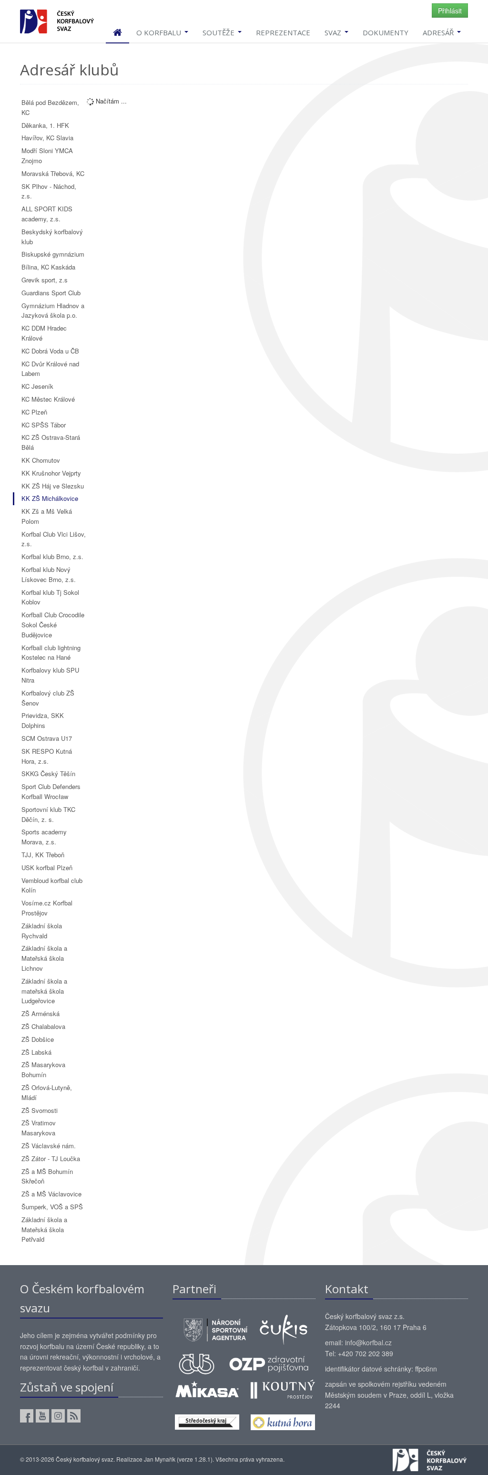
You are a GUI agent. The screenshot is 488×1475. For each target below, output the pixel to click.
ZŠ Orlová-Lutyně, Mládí (46, 1092)
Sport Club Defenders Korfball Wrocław (51, 791)
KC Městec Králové (48, 399)
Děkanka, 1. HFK (45, 125)
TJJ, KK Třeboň (42, 854)
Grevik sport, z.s (44, 279)
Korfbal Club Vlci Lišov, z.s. (53, 539)
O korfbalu (159, 32)
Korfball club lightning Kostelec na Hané (51, 652)
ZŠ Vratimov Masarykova (38, 1127)
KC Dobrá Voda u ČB (50, 350)
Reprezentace (283, 32)
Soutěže (219, 32)
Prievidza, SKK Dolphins (42, 720)
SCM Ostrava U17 (46, 738)
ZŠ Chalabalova (43, 1026)
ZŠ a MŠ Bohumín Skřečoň (47, 1176)
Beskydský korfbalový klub (52, 236)
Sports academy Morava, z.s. (44, 836)
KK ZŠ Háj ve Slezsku (52, 485)
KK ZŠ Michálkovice (49, 498)
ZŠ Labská (36, 1052)
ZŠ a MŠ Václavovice (51, 1193)
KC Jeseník (37, 386)
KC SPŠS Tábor (43, 424)
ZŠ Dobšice (37, 1039)
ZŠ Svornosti (39, 1110)
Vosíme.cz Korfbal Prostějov (46, 907)
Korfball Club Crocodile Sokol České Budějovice (52, 624)
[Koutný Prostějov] (283, 1387)
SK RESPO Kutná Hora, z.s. (46, 756)
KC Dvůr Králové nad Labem (50, 368)
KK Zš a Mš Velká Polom (46, 516)
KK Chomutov (40, 460)
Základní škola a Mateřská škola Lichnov (44, 958)
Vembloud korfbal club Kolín (51, 885)
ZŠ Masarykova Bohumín (43, 1069)
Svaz (334, 32)
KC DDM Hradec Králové (44, 333)
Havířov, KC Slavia (47, 137)
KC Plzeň (34, 411)
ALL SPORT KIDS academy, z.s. (46, 213)
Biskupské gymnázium (52, 254)
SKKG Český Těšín (48, 773)
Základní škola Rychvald (41, 930)
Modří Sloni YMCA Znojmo (47, 155)
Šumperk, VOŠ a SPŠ (52, 1206)
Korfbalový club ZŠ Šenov (47, 697)
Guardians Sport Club (51, 292)
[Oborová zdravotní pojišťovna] (269, 1363)
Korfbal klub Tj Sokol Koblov (50, 597)
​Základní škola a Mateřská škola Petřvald (44, 1229)
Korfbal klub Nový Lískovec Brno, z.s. (48, 574)
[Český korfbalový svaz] (57, 20)
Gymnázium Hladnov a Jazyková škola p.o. (52, 310)
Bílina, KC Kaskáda (48, 266)
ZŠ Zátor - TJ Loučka (50, 1158)
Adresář (439, 32)
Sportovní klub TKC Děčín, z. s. (48, 814)
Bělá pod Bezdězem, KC (50, 107)
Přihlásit (450, 10)
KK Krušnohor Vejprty (51, 473)
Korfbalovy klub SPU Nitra (50, 675)
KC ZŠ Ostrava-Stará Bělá (50, 442)
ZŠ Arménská (40, 1013)
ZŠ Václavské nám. (48, 1145)
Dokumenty (385, 32)
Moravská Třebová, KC (52, 173)
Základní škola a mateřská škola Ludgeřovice (44, 991)
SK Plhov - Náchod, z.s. (48, 191)
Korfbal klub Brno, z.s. (52, 556)
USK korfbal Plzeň (46, 867)
